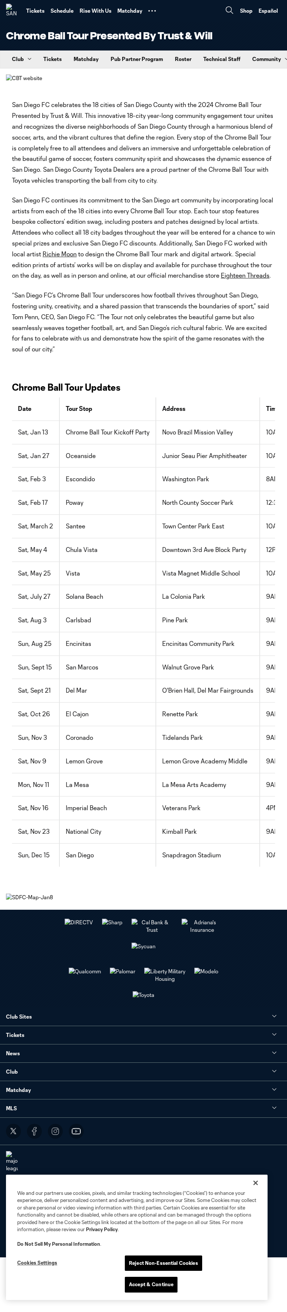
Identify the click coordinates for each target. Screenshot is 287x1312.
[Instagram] (55, 1131)
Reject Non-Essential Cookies (163, 1263)
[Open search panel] (229, 11)
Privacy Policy (102, 1229)
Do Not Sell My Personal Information (58, 1244)
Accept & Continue (151, 1284)
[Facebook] (34, 1131)
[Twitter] (13, 1131)
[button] (152, 11)
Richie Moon (60, 253)
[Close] (255, 1183)
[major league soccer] (12, 1165)
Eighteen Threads (245, 275)
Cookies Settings (37, 1263)
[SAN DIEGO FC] (13, 11)
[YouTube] (76, 1131)
